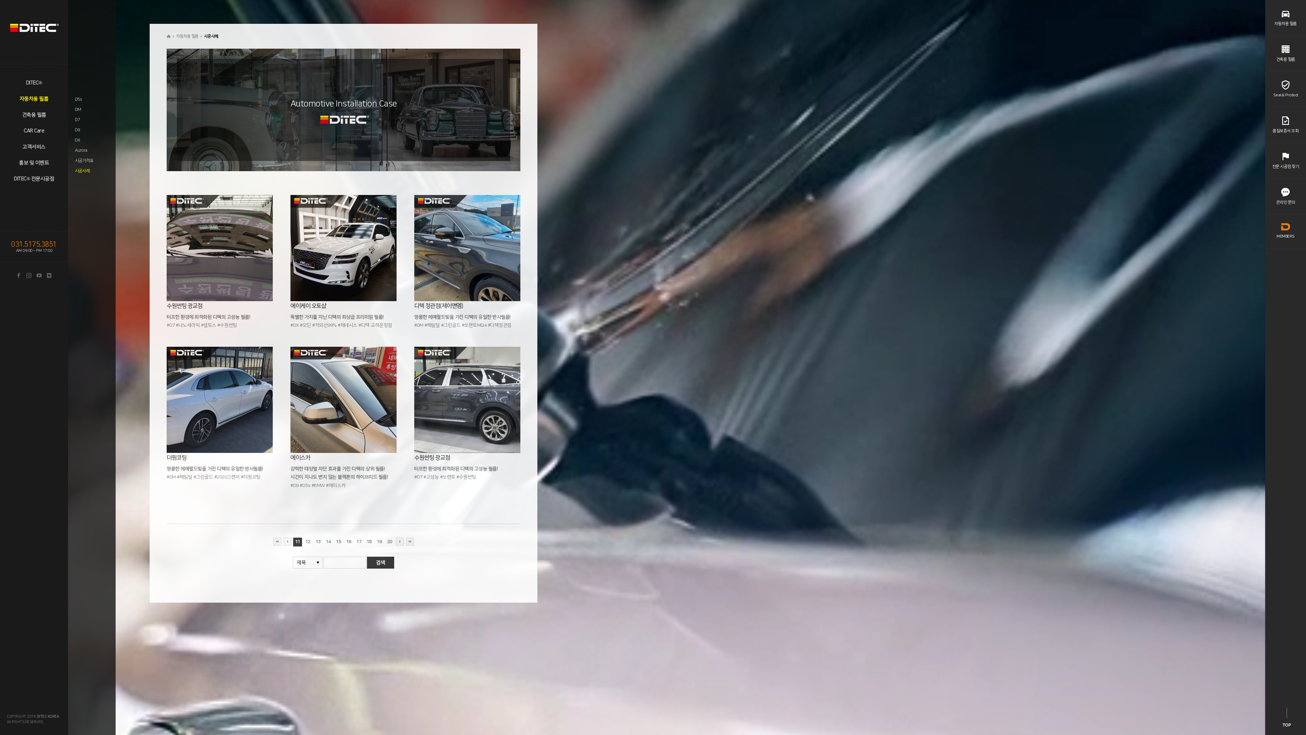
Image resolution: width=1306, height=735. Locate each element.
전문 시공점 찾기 (1285, 166)
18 (369, 541)
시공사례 (82, 170)
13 (318, 541)
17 (359, 541)
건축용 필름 (34, 115)
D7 (77, 119)
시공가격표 (84, 160)
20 (389, 541)
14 (328, 541)
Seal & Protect (1285, 95)
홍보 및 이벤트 (34, 163)
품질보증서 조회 (1286, 131)
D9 (77, 130)
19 (379, 541)
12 (308, 541)
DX (77, 140)
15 (338, 541)
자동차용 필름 (34, 99)
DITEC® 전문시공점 (34, 179)
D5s (78, 99)
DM (78, 109)
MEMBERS (1285, 236)
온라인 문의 (1285, 202)
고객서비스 (34, 147)
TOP (1287, 725)
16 (348, 541)
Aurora (81, 150)
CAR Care (34, 131)
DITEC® (34, 83)
